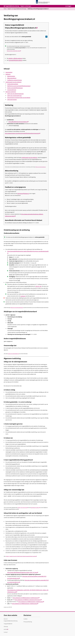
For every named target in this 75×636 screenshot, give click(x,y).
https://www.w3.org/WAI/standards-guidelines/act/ (31, 601)
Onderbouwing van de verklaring (13, 82)
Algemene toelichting (11, 91)
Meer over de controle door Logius (14, 50)
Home (5, 8)
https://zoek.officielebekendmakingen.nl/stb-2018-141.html (22, 572)
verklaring (23, 296)
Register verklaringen (26, 6)
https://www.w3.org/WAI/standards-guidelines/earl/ (25, 603)
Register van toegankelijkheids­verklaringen (17, 8)
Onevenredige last (11, 90)
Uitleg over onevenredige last (14, 95)
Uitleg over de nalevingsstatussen (15, 93)
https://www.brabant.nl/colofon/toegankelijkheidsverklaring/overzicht (22, 133)
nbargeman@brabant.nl (23, 193)
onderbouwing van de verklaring (29, 157)
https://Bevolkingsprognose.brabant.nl (21, 28)
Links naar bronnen (12, 99)
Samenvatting (9, 72)
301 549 (38, 286)
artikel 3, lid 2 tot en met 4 (23, 507)
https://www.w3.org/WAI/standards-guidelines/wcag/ (26, 597)
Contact (6, 632)
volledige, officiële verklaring (15, 58)
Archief (6, 630)
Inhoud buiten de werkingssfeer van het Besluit (18, 97)
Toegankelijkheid (8, 623)
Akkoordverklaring (11, 78)
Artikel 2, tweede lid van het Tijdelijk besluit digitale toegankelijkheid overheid (21, 556)
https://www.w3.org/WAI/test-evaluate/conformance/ (28, 599)
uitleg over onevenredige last (13, 353)
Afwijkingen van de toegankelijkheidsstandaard (18, 86)
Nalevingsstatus (11, 76)
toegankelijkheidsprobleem (15, 60)
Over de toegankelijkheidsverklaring (10, 620)
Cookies (25, 619)
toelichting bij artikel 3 (35, 507)
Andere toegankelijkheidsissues (15, 88)
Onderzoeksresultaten (12, 84)
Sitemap (6, 626)
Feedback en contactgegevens (14, 80)
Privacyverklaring (28, 621)
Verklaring (8, 74)
